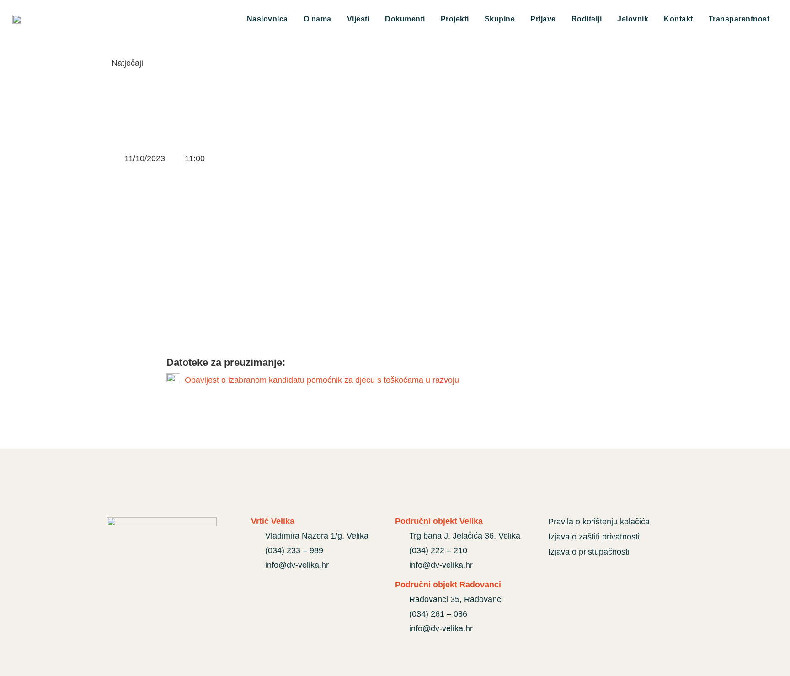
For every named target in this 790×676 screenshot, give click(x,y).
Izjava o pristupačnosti (589, 551)
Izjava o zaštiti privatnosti (594, 536)
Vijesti (358, 19)
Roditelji (586, 19)
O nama (317, 19)
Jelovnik (632, 19)
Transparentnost (739, 19)
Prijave (543, 19)
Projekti (455, 19)
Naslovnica (267, 19)
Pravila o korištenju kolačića (599, 521)
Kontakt (678, 19)
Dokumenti (405, 19)
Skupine (500, 19)
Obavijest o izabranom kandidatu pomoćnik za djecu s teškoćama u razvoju (322, 380)
